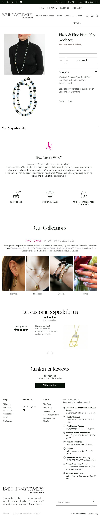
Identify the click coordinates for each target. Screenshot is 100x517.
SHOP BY (50, 8)
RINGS (59, 15)
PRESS (79, 15)
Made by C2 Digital (33, 514)
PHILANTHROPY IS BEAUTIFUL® (59, 241)
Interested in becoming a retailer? (76, 402)
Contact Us (7, 421)
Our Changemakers (51, 415)
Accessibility (8, 414)
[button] (48, 353)
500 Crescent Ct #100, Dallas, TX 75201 (80, 419)
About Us (59, 2)
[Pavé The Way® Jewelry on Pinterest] (21, 2)
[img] (50, 317)
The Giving (47, 408)
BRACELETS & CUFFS (45, 15)
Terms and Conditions (78, 514)
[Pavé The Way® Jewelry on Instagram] (12, 2)
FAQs (5, 417)
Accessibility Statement (88, 2)
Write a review (50, 385)
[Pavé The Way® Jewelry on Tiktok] (16, 2)
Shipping (6, 404)
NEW (42, 8)
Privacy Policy (93, 514)
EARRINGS (64, 8)
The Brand (47, 404)
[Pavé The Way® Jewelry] (17, 15)
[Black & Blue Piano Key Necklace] (24, 54)
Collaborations (49, 411)
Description (64, 72)
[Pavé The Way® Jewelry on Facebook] (7, 2)
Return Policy (68, 101)
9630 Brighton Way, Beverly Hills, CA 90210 (80, 435)
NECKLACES (77, 8)
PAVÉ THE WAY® (33, 241)
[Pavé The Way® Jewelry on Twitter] (3, 2)
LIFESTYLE (69, 15)
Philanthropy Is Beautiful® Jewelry (70, 44)
